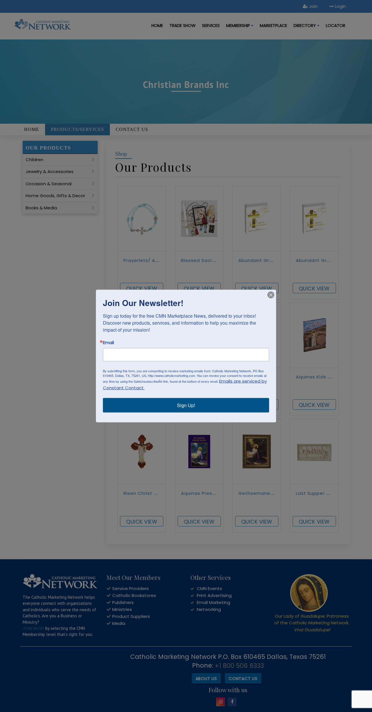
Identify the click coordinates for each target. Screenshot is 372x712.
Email (108, 342)
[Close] (270, 295)
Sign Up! (186, 405)
